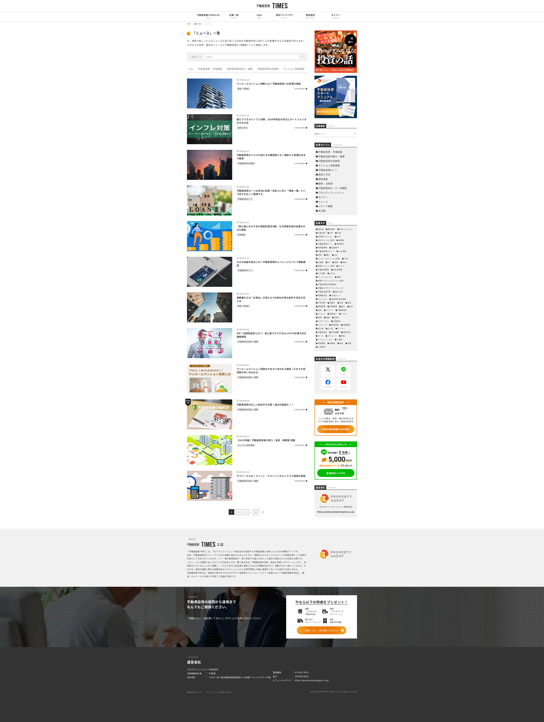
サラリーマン (323, 321)
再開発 (332, 343)
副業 (339, 277)
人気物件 (321, 347)
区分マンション (346, 229)
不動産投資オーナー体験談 (332, 188)
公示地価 (321, 273)
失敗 (349, 343)
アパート (329, 310)
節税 (320, 317)
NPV (339, 236)
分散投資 (321, 233)
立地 (339, 233)
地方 (351, 306)
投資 (344, 262)
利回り (337, 317)
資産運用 (323, 179)
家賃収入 (333, 314)
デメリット (332, 336)
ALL (191, 68)
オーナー (341, 328)
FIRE (346, 258)
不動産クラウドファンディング (330, 288)
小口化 (330, 328)
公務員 (320, 262)
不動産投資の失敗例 (268, 68)
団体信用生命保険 (339, 299)
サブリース (322, 325)
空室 (341, 303)
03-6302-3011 (302, 672)
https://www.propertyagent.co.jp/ (335, 511)
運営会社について (194, 692)
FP (329, 262)
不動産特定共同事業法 (327, 284)
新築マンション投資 (326, 266)
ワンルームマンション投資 (329, 258)
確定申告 (346, 332)
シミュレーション (325, 339)
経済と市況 (324, 174)
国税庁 (332, 303)
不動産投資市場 (324, 291)
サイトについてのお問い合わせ (218, 692)
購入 (328, 255)
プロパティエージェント (331, 192)
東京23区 (339, 291)
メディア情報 (325, 206)
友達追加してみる (335, 473)
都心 (343, 306)
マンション (322, 299)
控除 (320, 255)
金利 (320, 310)
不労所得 (321, 303)
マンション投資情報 (293, 68)
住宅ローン (336, 295)
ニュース (323, 201)
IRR (331, 233)
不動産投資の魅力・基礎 (239, 68)
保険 (328, 317)
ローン (320, 336)
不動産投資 (342, 310)
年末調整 (335, 332)
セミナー (323, 197)
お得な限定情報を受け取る (335, 429)
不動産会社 (322, 332)
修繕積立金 (322, 295)
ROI (335, 255)
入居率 (339, 339)
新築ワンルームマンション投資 (330, 280)
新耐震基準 (322, 247)
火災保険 (342, 251)
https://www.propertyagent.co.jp (312, 680)
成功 (349, 303)
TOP (189, 24)
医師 (336, 262)
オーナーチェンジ (325, 277)
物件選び (340, 244)
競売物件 (331, 229)
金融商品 (337, 321)
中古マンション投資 (326, 240)
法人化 (332, 273)
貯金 (343, 336)
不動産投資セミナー (326, 251)
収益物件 (335, 247)
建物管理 (321, 306)
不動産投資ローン (327, 170)
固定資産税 (337, 269)
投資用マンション (325, 236)
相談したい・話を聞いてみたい (321, 630)
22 (255, 512)
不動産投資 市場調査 (210, 68)
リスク (344, 314)
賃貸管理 (333, 306)
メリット (321, 314)
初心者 (320, 328)
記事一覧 (197, 24)
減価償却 (346, 325)
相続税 (341, 240)
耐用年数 (335, 325)
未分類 (322, 210)
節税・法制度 (325, 183)
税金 (341, 343)
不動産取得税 (323, 269)
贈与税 (320, 229)
